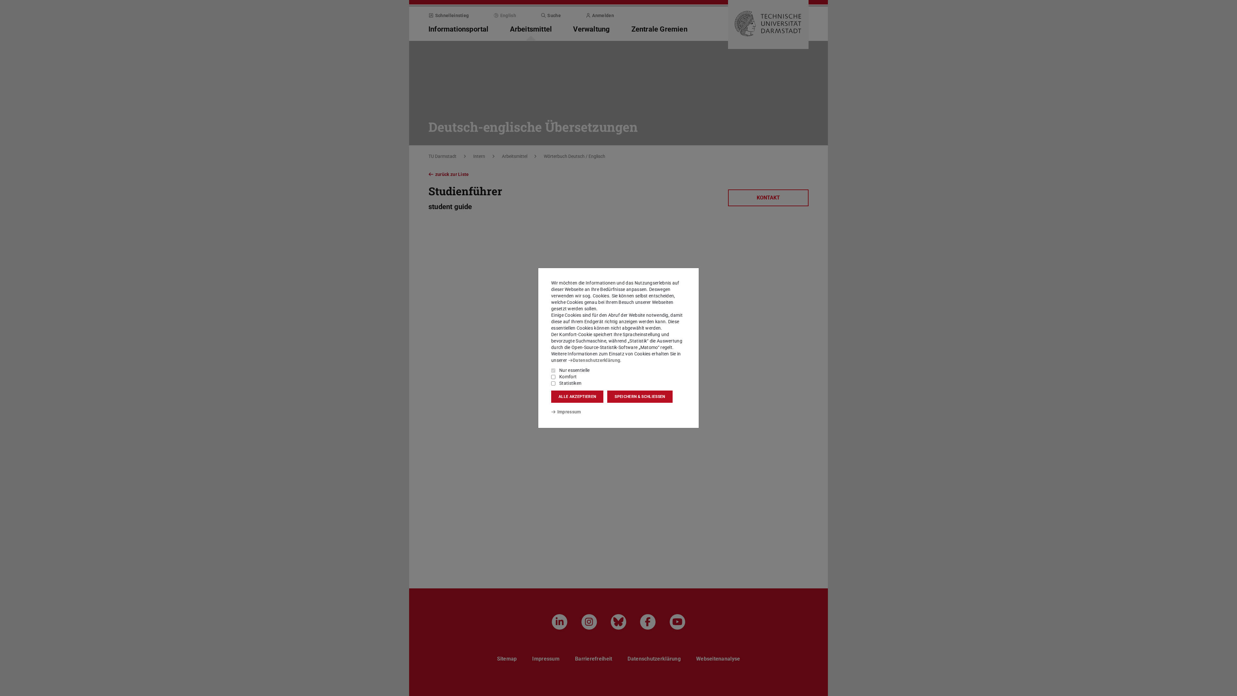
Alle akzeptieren (577, 396)
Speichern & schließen (640, 396)
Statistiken (570, 383)
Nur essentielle (574, 370)
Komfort (568, 376)
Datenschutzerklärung (596, 360)
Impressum (569, 411)
